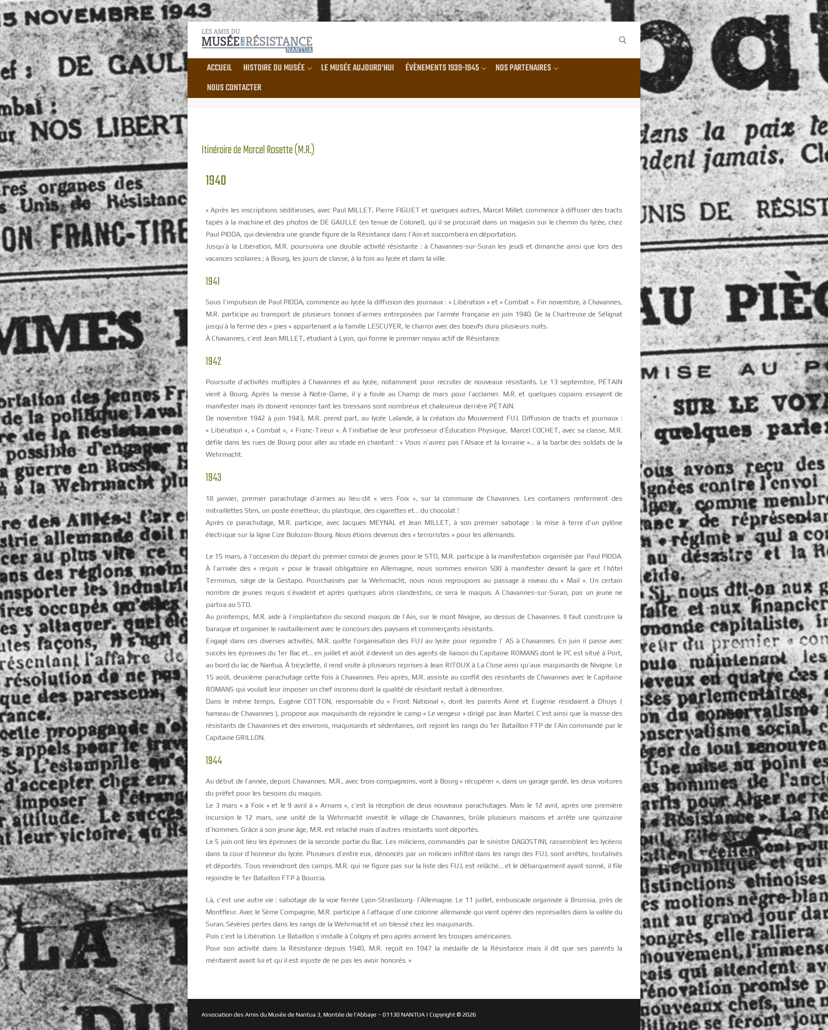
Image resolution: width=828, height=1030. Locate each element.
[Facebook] (605, 40)
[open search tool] (623, 40)
